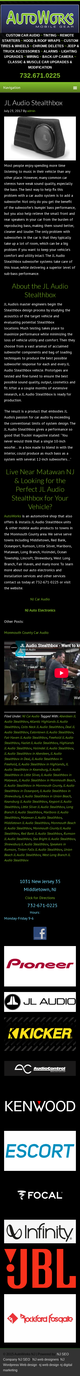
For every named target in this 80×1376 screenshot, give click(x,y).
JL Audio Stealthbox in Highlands (41, 764)
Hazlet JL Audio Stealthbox (39, 743)
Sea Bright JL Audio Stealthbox (54, 839)
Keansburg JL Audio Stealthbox (25, 801)
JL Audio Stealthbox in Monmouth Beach (46, 780)
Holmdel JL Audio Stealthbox (53, 748)
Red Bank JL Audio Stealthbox (41, 833)
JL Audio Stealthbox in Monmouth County (33, 785)
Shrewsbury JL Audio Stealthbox (26, 844)
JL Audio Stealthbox (33, 102)
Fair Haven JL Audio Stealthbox (25, 737)
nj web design (49, 1365)
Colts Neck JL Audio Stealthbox (42, 727)
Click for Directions (40, 897)
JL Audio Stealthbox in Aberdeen (26, 753)
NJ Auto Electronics (40, 610)
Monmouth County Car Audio (26, 632)
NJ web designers (45, 1359)
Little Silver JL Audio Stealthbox (43, 807)
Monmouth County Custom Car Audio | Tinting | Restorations (40, 18)
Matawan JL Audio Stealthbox (41, 817)
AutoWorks (12, 516)
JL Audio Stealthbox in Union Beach (46, 796)
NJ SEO (24, 1359)
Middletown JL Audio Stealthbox (26, 823)
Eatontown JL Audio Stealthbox (51, 732)
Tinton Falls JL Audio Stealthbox (39, 849)
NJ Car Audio (40, 599)
